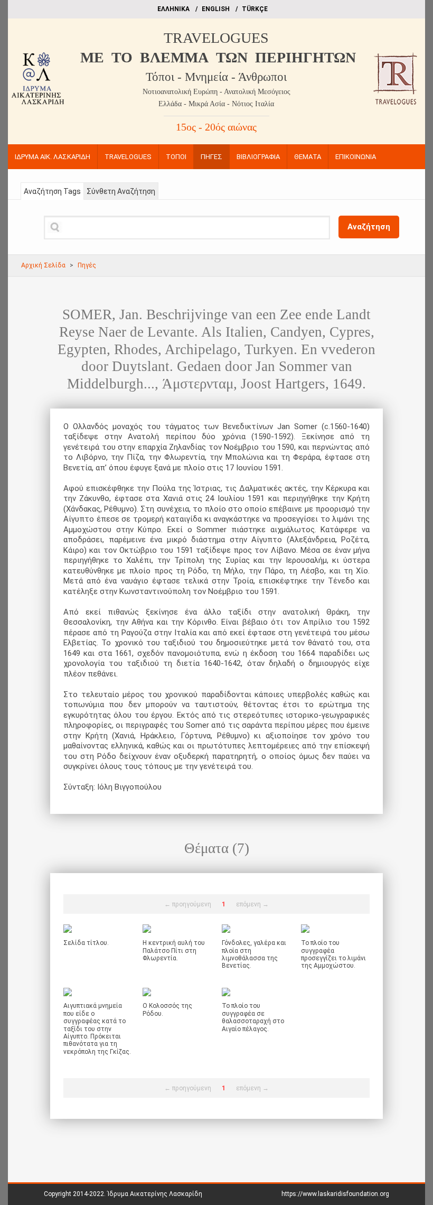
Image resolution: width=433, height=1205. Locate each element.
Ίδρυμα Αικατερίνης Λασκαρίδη (154, 1194)
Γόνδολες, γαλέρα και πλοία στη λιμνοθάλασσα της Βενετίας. (254, 954)
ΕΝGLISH (216, 9)
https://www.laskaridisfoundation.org (335, 1194)
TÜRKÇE (255, 9)
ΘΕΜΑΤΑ (307, 157)
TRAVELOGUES (216, 38)
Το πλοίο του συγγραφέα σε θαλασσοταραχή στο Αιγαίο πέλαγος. (253, 1017)
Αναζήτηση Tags (52, 191)
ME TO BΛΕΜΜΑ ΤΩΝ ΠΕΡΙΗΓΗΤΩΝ (218, 57)
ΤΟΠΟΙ (176, 157)
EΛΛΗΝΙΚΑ (173, 9)
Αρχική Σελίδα (43, 265)
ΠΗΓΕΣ (211, 157)
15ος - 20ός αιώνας (216, 127)
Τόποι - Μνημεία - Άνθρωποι (216, 77)
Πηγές (87, 265)
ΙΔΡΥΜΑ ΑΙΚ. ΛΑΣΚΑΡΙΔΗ (52, 157)
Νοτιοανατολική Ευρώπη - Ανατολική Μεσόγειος (216, 92)
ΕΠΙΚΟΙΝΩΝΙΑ (355, 157)
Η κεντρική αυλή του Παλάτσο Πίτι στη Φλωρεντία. (174, 950)
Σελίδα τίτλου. (86, 943)
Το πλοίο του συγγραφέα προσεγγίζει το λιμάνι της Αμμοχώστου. (333, 954)
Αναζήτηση (368, 226)
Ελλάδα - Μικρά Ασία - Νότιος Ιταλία (216, 104)
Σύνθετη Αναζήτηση (121, 191)
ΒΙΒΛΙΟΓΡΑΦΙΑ (258, 157)
